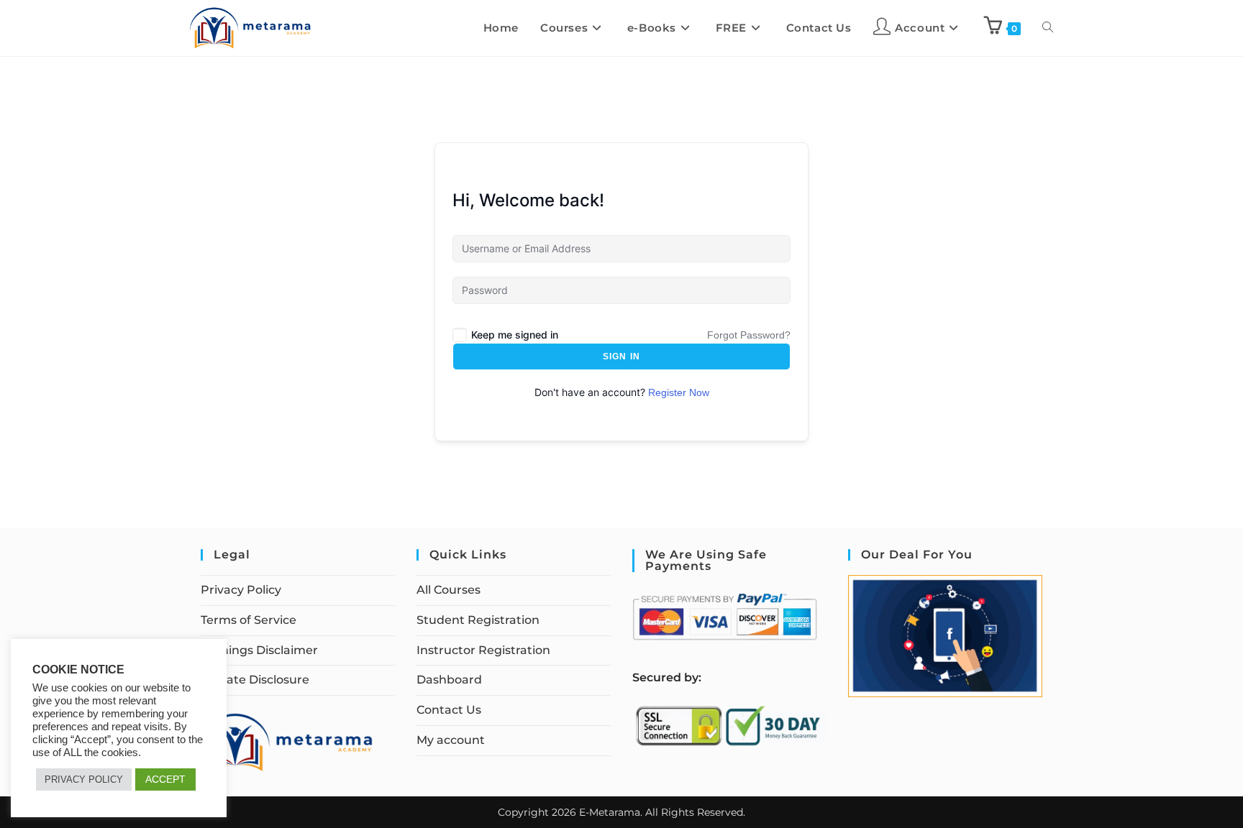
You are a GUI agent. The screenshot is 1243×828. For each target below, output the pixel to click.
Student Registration (477, 620)
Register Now (678, 392)
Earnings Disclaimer (259, 650)
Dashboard (449, 679)
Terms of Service (248, 620)
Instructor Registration (483, 650)
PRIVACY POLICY (84, 779)
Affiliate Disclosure (255, 679)
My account (450, 740)
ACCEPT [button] (165, 779)
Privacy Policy (241, 590)
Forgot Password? (749, 335)
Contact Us (448, 710)
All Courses (448, 590)
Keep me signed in (514, 334)
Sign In (621, 356)
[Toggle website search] (1048, 28)
